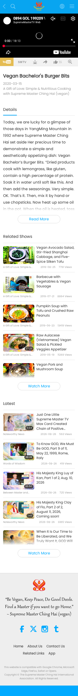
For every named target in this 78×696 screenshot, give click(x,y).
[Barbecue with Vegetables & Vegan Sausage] (18, 284)
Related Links (33, 653)
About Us (34, 646)
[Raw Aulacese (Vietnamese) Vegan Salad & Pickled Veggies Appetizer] (18, 343)
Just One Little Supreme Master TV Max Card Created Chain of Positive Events (52, 421)
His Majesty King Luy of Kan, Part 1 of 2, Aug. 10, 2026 (54, 478)
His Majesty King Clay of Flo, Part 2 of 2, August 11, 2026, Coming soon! (53, 509)
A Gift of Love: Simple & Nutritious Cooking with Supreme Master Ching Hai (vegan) (37, 91)
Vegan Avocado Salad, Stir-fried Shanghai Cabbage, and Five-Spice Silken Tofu (55, 254)
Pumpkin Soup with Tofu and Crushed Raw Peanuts (55, 311)
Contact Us (55, 646)
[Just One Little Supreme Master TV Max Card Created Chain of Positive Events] (18, 422)
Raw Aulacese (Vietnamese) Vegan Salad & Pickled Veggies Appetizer (53, 342)
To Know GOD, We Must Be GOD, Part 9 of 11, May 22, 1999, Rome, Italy (55, 451)
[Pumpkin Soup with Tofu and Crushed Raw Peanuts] (18, 313)
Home (18, 646)
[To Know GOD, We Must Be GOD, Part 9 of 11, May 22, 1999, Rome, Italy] (18, 451)
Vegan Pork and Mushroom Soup (49, 366)
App (51, 653)
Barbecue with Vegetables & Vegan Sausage (53, 282)
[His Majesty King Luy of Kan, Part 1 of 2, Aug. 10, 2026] (18, 480)
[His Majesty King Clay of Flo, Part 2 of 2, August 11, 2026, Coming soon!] (18, 510)
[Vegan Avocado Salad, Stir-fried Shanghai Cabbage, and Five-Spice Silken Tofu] (18, 255)
